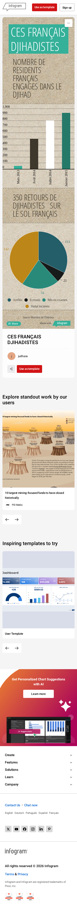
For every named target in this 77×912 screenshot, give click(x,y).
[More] (68, 23)
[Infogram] (14, 7)
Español (43, 812)
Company (11, 784)
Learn (9, 777)
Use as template (44, 7)
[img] (18, 167)
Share (15, 323)
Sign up (67, 7)
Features (11, 762)
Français (54, 812)
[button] (16, 300)
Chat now (31, 805)
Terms (9, 874)
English (9, 812)
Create (9, 755)
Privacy (23, 874)
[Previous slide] (7, 519)
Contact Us (12, 805)
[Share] (11, 369)
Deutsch (19, 812)
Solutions (11, 770)
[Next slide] (17, 519)
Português (31, 812)
